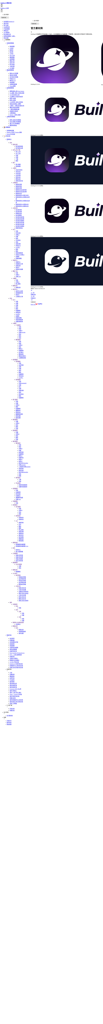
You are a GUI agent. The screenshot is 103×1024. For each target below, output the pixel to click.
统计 (20, 386)
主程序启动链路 (14, 647)
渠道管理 (15, 562)
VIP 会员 (15, 573)
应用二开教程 (13, 703)
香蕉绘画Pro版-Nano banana (17, 91)
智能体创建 (19, 184)
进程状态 (21, 533)
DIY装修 (12, 68)
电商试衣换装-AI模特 (15, 104)
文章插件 (15, 604)
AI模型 (14, 278)
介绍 (11, 672)
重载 (20, 528)
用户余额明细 (19, 551)
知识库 (11, 52)
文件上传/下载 (16, 150)
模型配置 (12, 57)
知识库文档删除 (20, 220)
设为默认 (21, 352)
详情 (17, 157)
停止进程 (21, 529)
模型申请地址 (13, 125)
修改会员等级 (22, 580)
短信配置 (12, 82)
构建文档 (12, 710)
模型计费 (12, 61)
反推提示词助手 (14, 111)
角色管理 (15, 419)
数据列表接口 (19, 228)
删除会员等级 (22, 584)
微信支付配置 (13, 75)
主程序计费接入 (14, 658)
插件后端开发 (13, 685)
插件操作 (18, 477)
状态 (20, 337)
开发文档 (12, 708)
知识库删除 (19, 215)
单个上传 (18, 151)
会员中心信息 (19, 291)
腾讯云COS (13, 80)
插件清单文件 (13, 683)
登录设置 (18, 416)
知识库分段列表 (20, 222)
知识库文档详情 (20, 219)
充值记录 (18, 265)
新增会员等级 (22, 577)
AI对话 (11, 48)
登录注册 (15, 144)
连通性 (17, 256)
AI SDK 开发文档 (14, 662)
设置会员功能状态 (23, 591)
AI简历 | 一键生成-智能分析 (17, 105)
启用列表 (21, 452)
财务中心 (18, 549)
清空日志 (21, 535)
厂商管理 (18, 325)
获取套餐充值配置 (20, 544)
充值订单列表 (19, 555)
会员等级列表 (22, 578)
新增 (20, 328)
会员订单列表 (19, 560)
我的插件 (18, 443)
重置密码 (18, 410)
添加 (17, 242)
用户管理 (15, 399)
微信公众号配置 (14, 73)
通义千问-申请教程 (15, 123)
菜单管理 (15, 430)
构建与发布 (13, 698)
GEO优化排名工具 (14, 94)
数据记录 (18, 287)
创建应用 (12, 674)
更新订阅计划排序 (23, 600)
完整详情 (21, 390)
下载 (17, 159)
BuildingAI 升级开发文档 (16, 664)
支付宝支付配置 (14, 77)
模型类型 (21, 354)
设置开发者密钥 (23, 486)
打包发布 (12, 680)
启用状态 (18, 312)
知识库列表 (19, 209)
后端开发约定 (13, 651)
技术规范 (12, 638)
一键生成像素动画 (14, 109)
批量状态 (21, 457)
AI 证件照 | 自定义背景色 (16, 102)
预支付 (17, 267)
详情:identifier (22, 465)
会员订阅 (12, 62)
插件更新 (12, 681)
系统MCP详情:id (20, 254)
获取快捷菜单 (19, 253)
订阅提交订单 (19, 296)
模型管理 (18, 339)
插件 (11, 602)
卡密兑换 (12, 66)
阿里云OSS (13, 78)
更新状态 (18, 412)
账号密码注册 (19, 148)
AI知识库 (15, 208)
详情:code (18, 276)
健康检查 (21, 539)
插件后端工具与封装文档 (16, 701)
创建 (17, 236)
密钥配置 (12, 59)
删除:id (20, 348)
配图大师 (15, 626)
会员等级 (18, 575)
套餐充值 (15, 542)
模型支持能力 (22, 356)
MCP (14, 229)
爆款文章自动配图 (14, 107)
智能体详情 (19, 188)
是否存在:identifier (23, 463)
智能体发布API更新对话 (22, 204)
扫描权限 (18, 492)
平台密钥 (18, 483)
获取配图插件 (22, 631)
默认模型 (18, 283)
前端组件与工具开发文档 (16, 665)
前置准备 (12, 640)
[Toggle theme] (2, 4)
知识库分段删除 (20, 226)
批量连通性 (19, 258)
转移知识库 (19, 213)
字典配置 (15, 501)
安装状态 (21, 517)
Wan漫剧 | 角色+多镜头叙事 (17, 93)
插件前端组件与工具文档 (16, 700)
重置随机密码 (19, 414)
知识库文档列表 (20, 217)
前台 (11, 142)
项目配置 (12, 645)
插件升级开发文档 (14, 696)
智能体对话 (19, 193)
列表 (17, 155)
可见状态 (18, 240)
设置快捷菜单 (19, 321)
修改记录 (18, 177)
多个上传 (18, 153)
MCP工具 (12, 55)
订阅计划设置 (22, 589)
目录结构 (12, 644)
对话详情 (18, 175)
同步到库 (18, 494)
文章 (20, 611)
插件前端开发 (13, 687)
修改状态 (21, 376)
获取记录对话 (19, 180)
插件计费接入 (13, 690)
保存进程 (21, 537)
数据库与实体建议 (14, 660)
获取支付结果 (19, 269)
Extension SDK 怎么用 (15, 689)
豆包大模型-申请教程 (15, 121)
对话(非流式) (19, 170)
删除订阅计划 (22, 598)
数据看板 (18, 571)
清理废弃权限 (19, 497)
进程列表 (21, 522)
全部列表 (21, 365)
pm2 (17, 520)
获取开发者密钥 (23, 485)
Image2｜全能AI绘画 (15, 114)
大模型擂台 (13, 113)
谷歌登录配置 (13, 84)
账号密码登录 (19, 146)
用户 (14, 162)
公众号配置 (19, 564)
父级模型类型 (22, 357)
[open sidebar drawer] (2, 11)
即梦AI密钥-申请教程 (15, 120)
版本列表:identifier (23, 472)
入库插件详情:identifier (24, 466)
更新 (20, 514)
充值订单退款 (19, 559)
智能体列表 (19, 186)
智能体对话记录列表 (21, 189)
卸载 (20, 475)
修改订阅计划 (22, 597)
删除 (17, 160)
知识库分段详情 (20, 224)
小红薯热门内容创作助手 (16, 96)
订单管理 (15, 553)
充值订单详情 (19, 557)
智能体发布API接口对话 (22, 195)
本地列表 (21, 468)
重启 (20, 526)
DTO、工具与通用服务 (16, 654)
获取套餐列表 (19, 293)
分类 (20, 617)
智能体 (11, 50)
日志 (20, 524)
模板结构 (12, 676)
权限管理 (15, 488)
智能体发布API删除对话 (22, 206)
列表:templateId (22, 383)
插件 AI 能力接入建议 (15, 692)
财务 (14, 548)
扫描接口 (18, 495)
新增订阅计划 (22, 588)
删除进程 (21, 540)
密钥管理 (15, 359)
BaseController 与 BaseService (17, 653)
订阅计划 (18, 586)
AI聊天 (14, 168)
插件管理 (15, 441)
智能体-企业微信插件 (18, 622)
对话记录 (18, 173)
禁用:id (20, 459)
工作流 (11, 53)
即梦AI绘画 (13, 98)
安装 (20, 474)
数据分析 (15, 285)
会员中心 (15, 289)
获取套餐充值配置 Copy (22, 546)
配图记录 (21, 629)
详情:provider (22, 332)
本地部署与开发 (14, 642)
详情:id (17, 234)
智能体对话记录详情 (21, 191)
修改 (17, 238)
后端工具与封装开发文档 (16, 667)
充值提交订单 (19, 263)
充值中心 (15, 260)
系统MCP (18, 245)
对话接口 (18, 624)
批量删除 (18, 310)
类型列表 (21, 470)
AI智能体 (15, 182)
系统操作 (15, 504)
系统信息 (18, 515)
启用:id (20, 461)
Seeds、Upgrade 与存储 (16, 694)
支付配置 (18, 506)
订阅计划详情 (22, 595)
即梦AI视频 (13, 100)
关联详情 (18, 244)
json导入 (18, 247)
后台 (11, 298)
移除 (17, 249)
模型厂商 (15, 271)
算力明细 (18, 164)
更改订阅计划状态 (23, 593)
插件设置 (21, 633)
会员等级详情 (22, 582)
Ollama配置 (13, 86)
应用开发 (12, 678)
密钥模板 (18, 361)
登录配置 (12, 46)
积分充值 (12, 64)
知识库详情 (19, 211)
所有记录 (18, 233)
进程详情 (21, 531)
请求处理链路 (13, 649)
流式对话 (18, 171)
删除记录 (18, 179)
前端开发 (12, 656)
